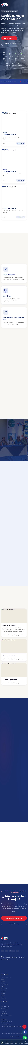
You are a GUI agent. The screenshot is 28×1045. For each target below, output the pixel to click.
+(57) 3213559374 (6, 1024)
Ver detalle (19, 143)
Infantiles (3, 991)
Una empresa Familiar (10, 656)
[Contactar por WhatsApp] (25, 1038)
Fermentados (4, 984)
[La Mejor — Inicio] (4, 4)
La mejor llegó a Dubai (10, 680)
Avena (2, 979)
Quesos (3, 986)
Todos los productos (6, 977)
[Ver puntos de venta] (25, 1032)
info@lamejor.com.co (6, 1021)
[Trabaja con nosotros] (24, 1027)
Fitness (3, 993)
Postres (3, 995)
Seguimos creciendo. (9, 625)
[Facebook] (2, 951)
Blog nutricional (5, 1006)
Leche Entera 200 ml (9, 134)
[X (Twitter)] (17, 951)
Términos (17, 1036)
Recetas (3, 1004)
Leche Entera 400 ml (9, 171)
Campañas (4, 1013)
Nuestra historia (5, 1008)
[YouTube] (10, 951)
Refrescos (3, 998)
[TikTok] (13, 951)
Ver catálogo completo (13, 918)
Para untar (4, 988)
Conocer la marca (14, 924)
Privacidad (11, 1036)
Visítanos (3, 1011)
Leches (3, 981)
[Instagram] (6, 951)
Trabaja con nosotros (6, 1015)
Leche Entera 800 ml (9, 208)
